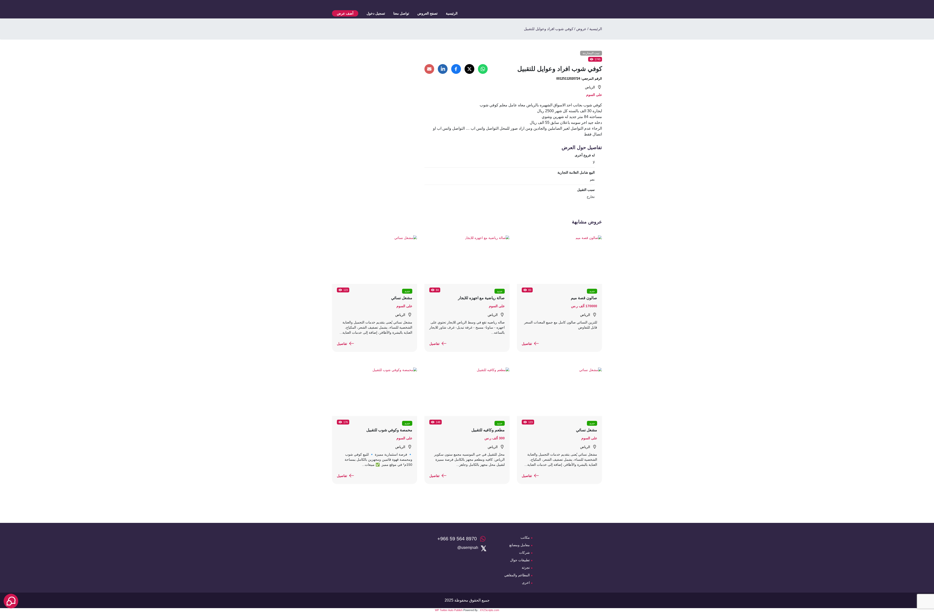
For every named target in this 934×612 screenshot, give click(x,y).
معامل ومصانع (519, 545)
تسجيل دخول (376, 13)
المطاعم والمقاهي (517, 575)
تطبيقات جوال (520, 560)
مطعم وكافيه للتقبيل (488, 430)
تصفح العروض (427, 13)
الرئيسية (452, 13)
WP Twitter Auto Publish (449, 610)
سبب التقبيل (586, 190)
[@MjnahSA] (467, 548)
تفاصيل (527, 344)
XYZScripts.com (489, 610)
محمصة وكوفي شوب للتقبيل (389, 430)
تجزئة (526, 568)
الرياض (590, 87)
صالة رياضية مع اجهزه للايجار (481, 298)
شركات (524, 552)
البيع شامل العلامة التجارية (576, 172)
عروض (581, 29)
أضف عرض (345, 13)
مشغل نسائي (401, 298)
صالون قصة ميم (584, 298)
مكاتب (525, 537)
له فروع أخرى (585, 155)
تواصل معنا (401, 13)
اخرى (526, 583)
